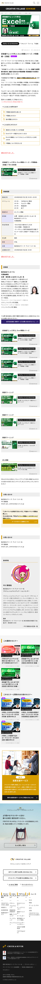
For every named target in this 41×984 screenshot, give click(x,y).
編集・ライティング (13, 915)
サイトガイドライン (27, 884)
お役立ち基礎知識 (21, 927)
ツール (31, 43)
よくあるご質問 (13, 884)
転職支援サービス (5, 913)
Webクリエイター (21, 904)
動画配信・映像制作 (13, 911)
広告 (30, 908)
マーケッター (21, 916)
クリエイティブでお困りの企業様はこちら (20, 878)
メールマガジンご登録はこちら (20, 521)
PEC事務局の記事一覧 (31, 626)
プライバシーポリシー (30, 964)
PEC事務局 (7, 585)
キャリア (24, 43)
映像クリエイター (21, 912)
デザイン (12, 903)
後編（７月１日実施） (7, 82)
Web (30, 900)
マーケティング (13, 919)
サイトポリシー (6, 970)
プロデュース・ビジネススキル (10, 43)
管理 (37, 43)
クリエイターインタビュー (21, 923)
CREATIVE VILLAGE (20, 8)
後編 (5, 99)
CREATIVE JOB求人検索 (5, 904)
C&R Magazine (21, 932)
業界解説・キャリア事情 (21, 919)
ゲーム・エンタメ (34, 905)
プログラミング (13, 906)
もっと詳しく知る (20, 845)
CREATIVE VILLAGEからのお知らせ (34, 914)
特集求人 (4, 907)
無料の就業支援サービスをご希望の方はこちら (20, 797)
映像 (30, 903)
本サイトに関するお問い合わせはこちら (20, 872)
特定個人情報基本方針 (27, 967)
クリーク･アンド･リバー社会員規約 (11, 967)
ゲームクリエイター (21, 908)
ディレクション (13, 923)
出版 (30, 910)
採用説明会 (4, 910)
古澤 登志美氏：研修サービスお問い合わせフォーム (20, 321)
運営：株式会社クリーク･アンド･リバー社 (12, 964)
